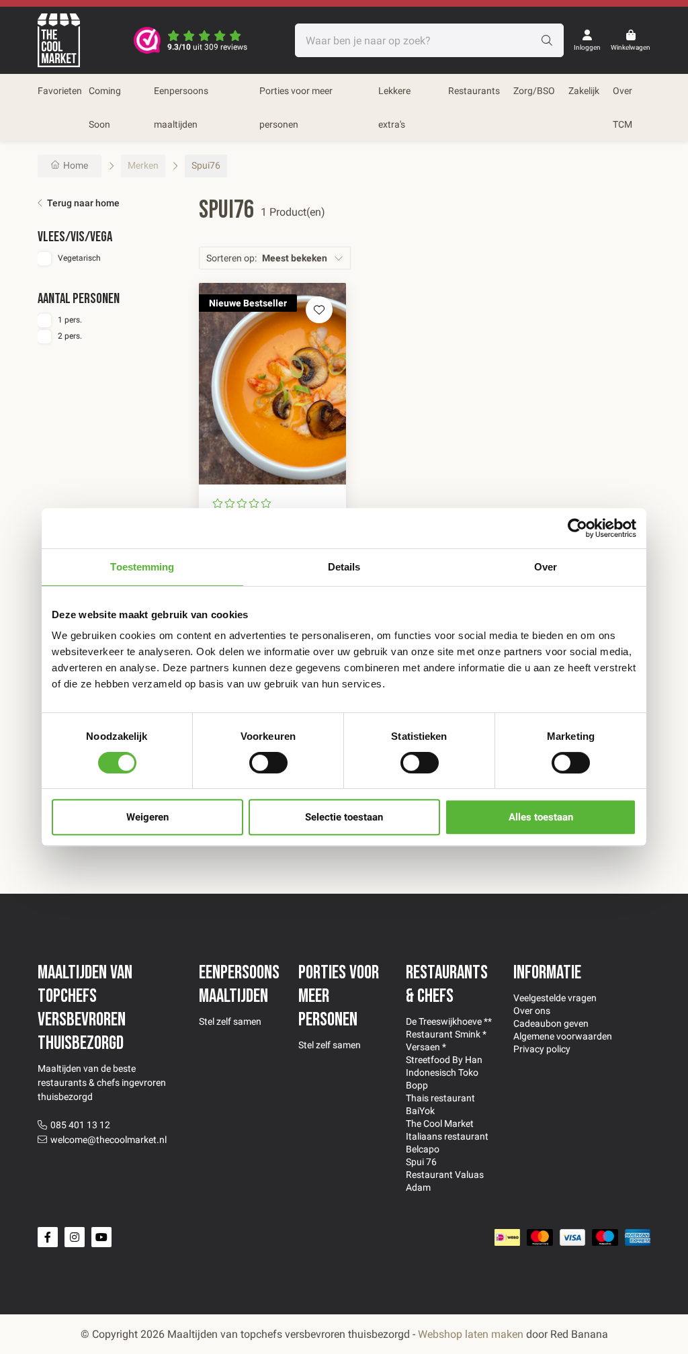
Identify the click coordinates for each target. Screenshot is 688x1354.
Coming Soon (105, 107)
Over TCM (622, 107)
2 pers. (70, 336)
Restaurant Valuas (445, 1174)
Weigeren (147, 817)
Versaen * (426, 1047)
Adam (418, 1187)
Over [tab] (545, 567)
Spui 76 (421, 1161)
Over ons (531, 1010)
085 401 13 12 (80, 1124)
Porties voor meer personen (296, 107)
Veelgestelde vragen (555, 997)
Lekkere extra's (394, 107)
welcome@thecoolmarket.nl (108, 1139)
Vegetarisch (79, 258)
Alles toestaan (541, 817)
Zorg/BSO (534, 90)
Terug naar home (83, 203)
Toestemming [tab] (142, 567)
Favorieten (60, 90)
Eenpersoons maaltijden (181, 107)
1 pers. (70, 320)
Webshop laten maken (470, 1334)
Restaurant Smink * (446, 1034)
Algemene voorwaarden (562, 1036)
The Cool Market (440, 1123)
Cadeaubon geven (551, 1023)
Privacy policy (541, 1049)
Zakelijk (583, 90)
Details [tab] (344, 567)
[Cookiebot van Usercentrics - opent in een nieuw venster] (577, 528)
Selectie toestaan (344, 817)
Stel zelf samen (230, 1021)
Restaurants (474, 90)
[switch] (268, 762)
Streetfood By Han (444, 1059)
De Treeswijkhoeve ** (449, 1021)
